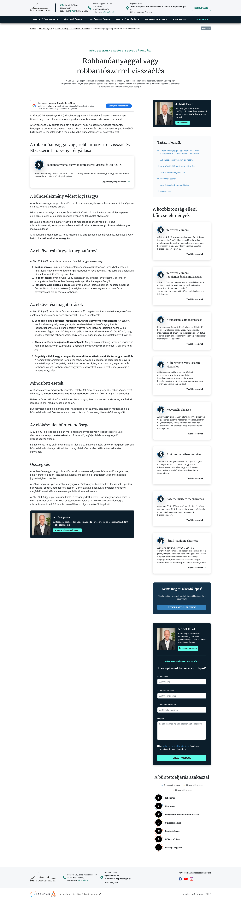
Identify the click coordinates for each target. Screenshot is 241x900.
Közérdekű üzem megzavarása (185, 499)
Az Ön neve (162, 676)
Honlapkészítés (64, 894)
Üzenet (160, 718)
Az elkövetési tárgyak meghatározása (177, 166)
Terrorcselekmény (178, 230)
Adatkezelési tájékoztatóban (176, 746)
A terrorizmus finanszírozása (184, 319)
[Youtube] (186, 879)
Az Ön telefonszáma (166, 704)
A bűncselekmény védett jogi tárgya (176, 160)
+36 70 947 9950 (189, 648)
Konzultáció (201, 8)
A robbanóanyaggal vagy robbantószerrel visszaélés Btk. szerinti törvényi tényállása (179, 152)
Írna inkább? (182, 123)
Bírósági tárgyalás (173, 847)
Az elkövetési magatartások (173, 172)
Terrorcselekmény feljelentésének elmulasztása (184, 274)
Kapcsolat (179, 19)
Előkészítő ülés (172, 839)
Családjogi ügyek (99, 19)
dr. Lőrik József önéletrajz (67, 530)
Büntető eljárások (128, 19)
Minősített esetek (168, 178)
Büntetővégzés (172, 831)
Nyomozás (170, 806)
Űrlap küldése (182, 757)
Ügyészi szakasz (173, 823)
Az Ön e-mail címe (165, 690)
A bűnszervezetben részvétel (184, 454)
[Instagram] (191, 879)
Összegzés (165, 191)
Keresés (206, 28)
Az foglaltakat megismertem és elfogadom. (180, 747)
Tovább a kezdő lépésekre (182, 607)
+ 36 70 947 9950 (101, 9)
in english (202, 19)
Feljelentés (170, 798)
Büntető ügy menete (45, 19)
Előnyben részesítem (118, 106)
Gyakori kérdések (156, 19)
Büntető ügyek (73, 19)
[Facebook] (180, 879)
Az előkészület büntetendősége (174, 185)
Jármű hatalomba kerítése (182, 540)
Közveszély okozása (179, 409)
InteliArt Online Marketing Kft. (87, 894)
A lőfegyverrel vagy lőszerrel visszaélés (184, 364)
